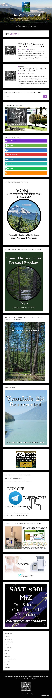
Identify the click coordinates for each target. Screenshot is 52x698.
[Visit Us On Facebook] (44, 695)
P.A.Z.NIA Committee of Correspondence (14, 481)
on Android (10, 145)
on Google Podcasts (13, 154)
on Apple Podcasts (12, 140)
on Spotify (10, 168)
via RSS (10, 172)
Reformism (7, 656)
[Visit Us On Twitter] (41, 695)
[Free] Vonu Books (20, 25)
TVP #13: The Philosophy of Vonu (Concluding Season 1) (31, 45)
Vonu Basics (7, 667)
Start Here (11, 25)
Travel (6, 664)
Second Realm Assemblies (10, 659)
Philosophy (22, 41)
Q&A (6, 653)
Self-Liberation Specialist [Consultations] (26, 26)
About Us (35, 25)
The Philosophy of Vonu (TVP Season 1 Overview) (32, 69)
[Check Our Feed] (48, 695)
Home (5, 25)
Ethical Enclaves (8, 639)
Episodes (29, 25)
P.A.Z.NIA (7, 644)
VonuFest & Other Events (11, 515)
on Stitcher (10, 159)
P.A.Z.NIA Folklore (9, 647)
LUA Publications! (43, 25)
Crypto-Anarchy (8, 633)
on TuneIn (10, 163)
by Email (10, 150)
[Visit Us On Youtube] (46, 695)
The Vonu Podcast (26, 15)
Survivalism (7, 661)
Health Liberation (9, 642)
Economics (7, 636)
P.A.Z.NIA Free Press (9, 478)
